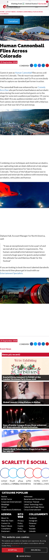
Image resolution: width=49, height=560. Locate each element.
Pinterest (32, 523)
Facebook (33, 518)
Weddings (5, 504)
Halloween (28, 496)
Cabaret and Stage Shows (34, 507)
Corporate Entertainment (11, 502)
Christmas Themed (31, 502)
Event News (5, 349)
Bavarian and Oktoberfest (34, 499)
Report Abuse (6, 526)
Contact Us (5, 523)
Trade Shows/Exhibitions (11, 510)
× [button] (46, 536)
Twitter (32, 526)
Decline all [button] (36, 550)
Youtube (32, 528)
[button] (31, 65)
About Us (5, 518)
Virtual (4, 507)
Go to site (42, 4)
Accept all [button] (12, 550)
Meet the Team (7, 521)
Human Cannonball (23, 72)
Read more (15, 546)
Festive (4, 496)
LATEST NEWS (11, 12)
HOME (2, 12)
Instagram (33, 521)
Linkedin (32, 531)
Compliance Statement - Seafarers (6, 531)
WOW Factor (6, 499)
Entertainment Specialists (11, 273)
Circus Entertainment (32, 510)
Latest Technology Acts (33, 504)
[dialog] (24, 546)
